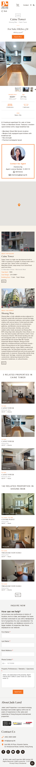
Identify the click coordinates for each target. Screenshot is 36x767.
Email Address (7, 650)
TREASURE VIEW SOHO (11, 553)
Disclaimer (23, 763)
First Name (6, 632)
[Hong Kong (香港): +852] (4, 663)
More (3, 281)
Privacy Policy (14, 763)
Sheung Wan (7, 313)
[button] (0, 89)
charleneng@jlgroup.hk (19, 175)
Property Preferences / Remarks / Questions (17, 670)
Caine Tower (7, 256)
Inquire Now (18, 37)
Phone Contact (7, 659)
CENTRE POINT (8, 520)
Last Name (5, 641)
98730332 (19, 172)
